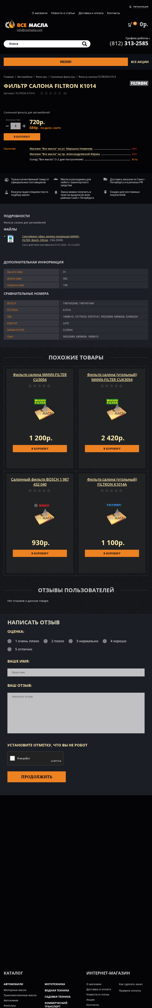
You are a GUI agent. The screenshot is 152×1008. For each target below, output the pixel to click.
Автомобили (24, 76)
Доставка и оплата (91, 13)
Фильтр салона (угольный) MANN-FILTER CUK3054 (112, 377)
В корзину (22, 136)
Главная (9, 76)
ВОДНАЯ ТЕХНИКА (57, 990)
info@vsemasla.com (29, 30)
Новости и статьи (63, 13)
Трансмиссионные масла (20, 995)
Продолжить (36, 776)
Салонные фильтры (63, 76)
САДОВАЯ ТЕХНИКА (58, 996)
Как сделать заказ (131, 984)
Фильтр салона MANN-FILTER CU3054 (40, 377)
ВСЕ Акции (140, 62)
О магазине (39, 13)
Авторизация (140, 6)
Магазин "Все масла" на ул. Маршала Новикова (61, 148)
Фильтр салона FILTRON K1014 (97, 76)
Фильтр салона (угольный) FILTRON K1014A (112, 482)
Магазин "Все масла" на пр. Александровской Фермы (65, 154)
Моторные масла (15, 990)
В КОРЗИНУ (40, 448)
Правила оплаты (130, 990)
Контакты (113, 13)
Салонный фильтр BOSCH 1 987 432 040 (40, 482)
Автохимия (11, 1000)
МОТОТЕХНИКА (55, 984)
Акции (90, 999)
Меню (66, 62)
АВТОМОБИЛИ (13, 984)
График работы (136, 38)
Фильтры (41, 76)
